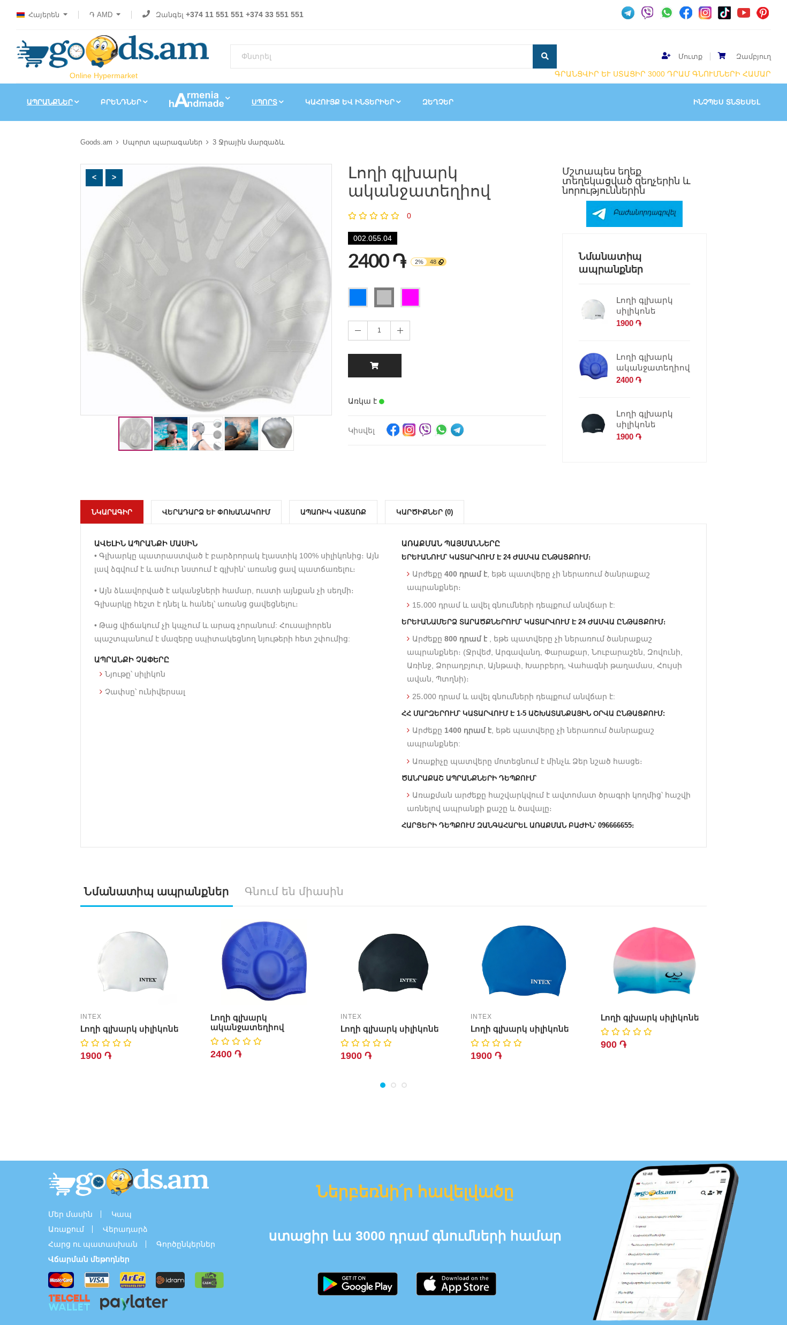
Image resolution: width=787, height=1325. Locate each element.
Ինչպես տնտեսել (726, 102)
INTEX (91, 1016)
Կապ (121, 1214)
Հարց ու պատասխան (93, 1244)
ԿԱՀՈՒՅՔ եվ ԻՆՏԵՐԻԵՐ (350, 102)
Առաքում (66, 1229)
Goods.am (96, 142)
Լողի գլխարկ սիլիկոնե (644, 305)
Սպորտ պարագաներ (162, 142)
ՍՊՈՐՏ (264, 102)
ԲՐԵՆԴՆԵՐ (121, 102)
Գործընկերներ (185, 1244)
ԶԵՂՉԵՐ (437, 102)
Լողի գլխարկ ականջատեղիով (653, 362)
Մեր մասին (70, 1214)
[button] (94, 177)
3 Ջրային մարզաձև (249, 142)
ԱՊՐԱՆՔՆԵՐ (50, 102)
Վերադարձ (125, 1229)
